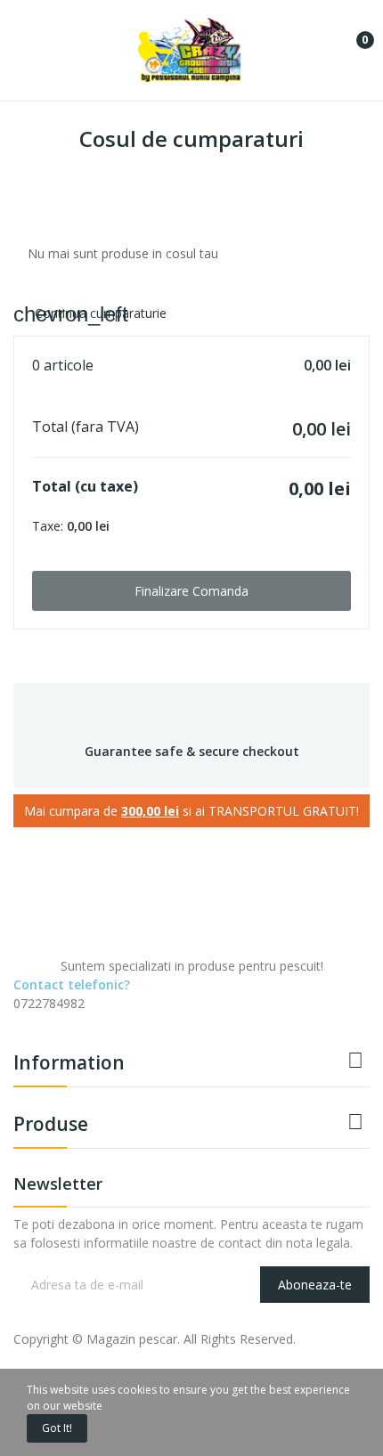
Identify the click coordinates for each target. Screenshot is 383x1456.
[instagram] (56, 1019)
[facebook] (18, 1019)
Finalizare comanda (191, 590)
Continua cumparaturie (90, 313)
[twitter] (37, 1019)
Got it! (57, 1428)
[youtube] (74, 1019)
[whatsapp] (93, 1019)
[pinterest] (112, 1019)
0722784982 (49, 1003)
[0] (352, 32)
